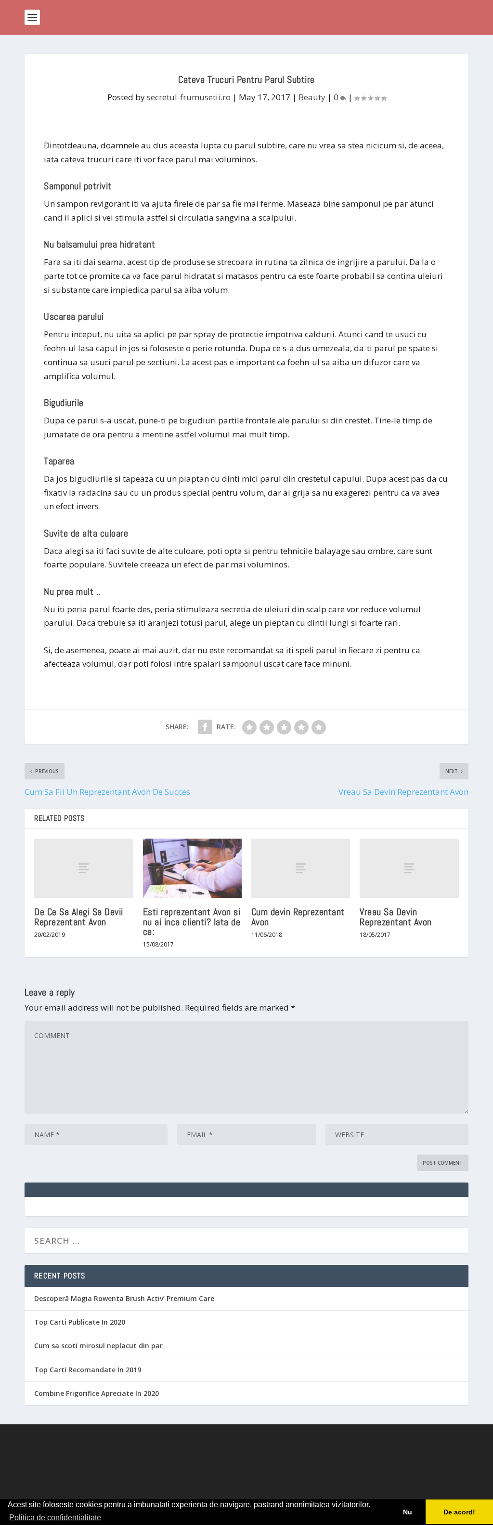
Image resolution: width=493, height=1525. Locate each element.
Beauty (311, 97)
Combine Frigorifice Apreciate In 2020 (96, 1393)
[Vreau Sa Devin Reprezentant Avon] (409, 868)
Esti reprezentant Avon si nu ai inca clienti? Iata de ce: (192, 921)
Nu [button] (407, 1512)
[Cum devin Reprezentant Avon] (300, 868)
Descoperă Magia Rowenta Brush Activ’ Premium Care (124, 1298)
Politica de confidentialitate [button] (55, 1517)
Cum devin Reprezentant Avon (298, 917)
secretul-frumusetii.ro (189, 97)
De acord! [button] (459, 1512)
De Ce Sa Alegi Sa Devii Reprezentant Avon (78, 917)
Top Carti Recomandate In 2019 (87, 1369)
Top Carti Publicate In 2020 (79, 1322)
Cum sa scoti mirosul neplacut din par (98, 1345)
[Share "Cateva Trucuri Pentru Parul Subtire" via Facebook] (205, 726)
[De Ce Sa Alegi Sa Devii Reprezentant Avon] (83, 868)
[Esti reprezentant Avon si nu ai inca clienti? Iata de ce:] (192, 868)
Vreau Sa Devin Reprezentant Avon (396, 917)
